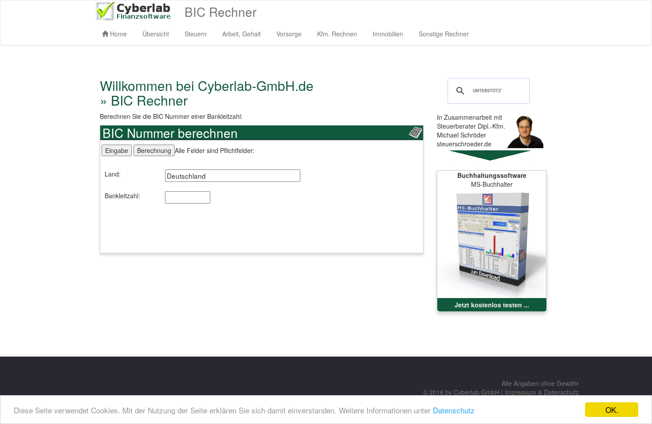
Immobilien (388, 33)
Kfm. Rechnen (337, 33)
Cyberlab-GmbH (476, 392)
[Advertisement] (261, 233)
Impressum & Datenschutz (542, 392)
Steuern (196, 33)
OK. (611, 409)
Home (117, 33)
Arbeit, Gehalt (241, 33)
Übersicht (155, 33)
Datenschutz (454, 410)
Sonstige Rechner (444, 33)
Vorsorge (289, 33)
